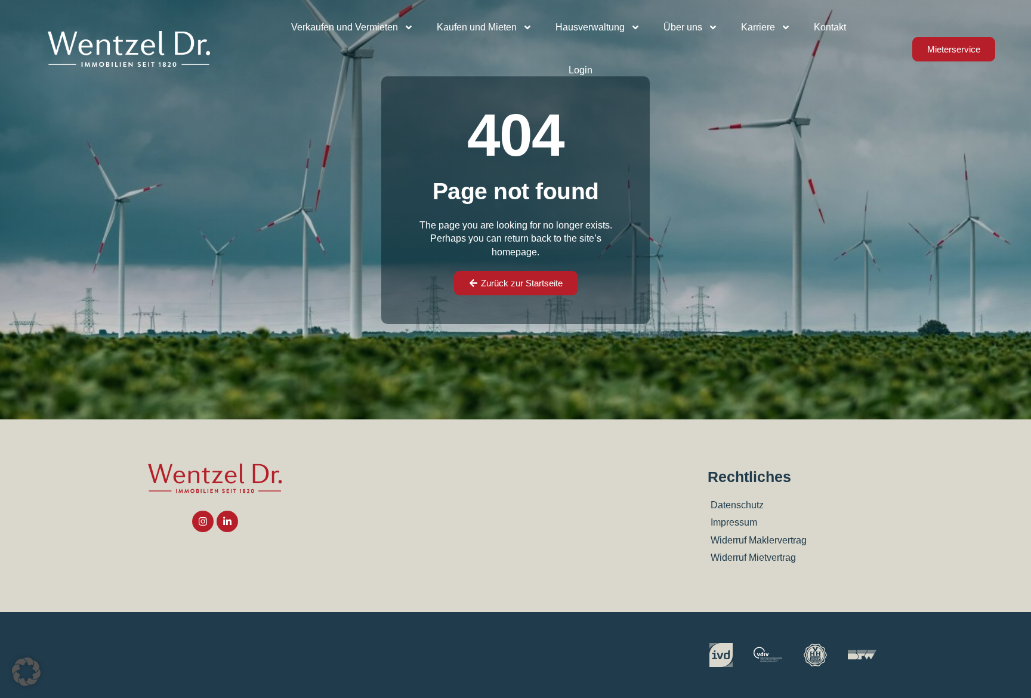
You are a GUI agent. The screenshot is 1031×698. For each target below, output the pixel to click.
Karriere (758, 27)
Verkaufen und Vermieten (344, 27)
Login (580, 70)
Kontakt (830, 27)
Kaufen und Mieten (477, 27)
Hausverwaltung (590, 27)
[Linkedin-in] (227, 521)
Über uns (682, 27)
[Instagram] (203, 521)
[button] (26, 672)
